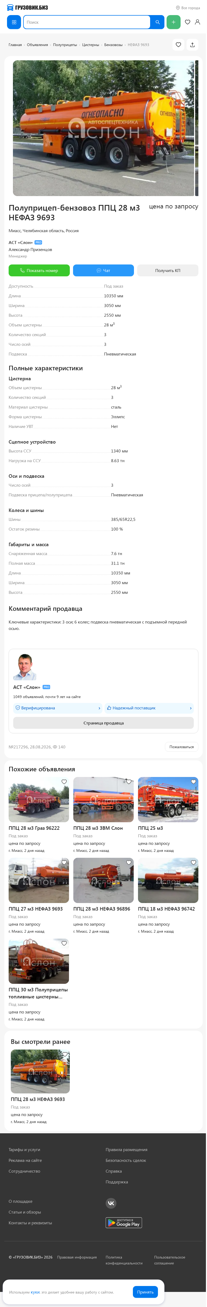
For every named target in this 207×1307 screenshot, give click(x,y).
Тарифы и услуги (24, 1149)
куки (35, 1292)
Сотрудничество (24, 1171)
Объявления (37, 44)
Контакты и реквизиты (30, 1222)
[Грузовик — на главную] (27, 7)
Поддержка (117, 1181)
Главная (15, 44)
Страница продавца (104, 723)
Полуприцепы (65, 44)
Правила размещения (126, 1149)
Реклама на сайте (25, 1160)
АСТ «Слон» (21, 242)
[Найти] (157, 22)
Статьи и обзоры (25, 1212)
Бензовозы (113, 44)
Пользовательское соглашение (169, 1260)
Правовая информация (77, 1257)
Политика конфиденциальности (124, 1260)
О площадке (20, 1201)
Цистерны (90, 44)
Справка (114, 1171)
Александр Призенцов (30, 249)
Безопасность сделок (126, 1160)
